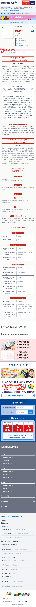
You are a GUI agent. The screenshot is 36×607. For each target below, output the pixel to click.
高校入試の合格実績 (23, 345)
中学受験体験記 (22, 352)
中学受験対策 (6, 460)
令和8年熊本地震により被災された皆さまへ (16, 13)
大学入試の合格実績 (23, 348)
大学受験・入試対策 (7, 488)
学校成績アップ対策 (7, 463)
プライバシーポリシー (24, 601)
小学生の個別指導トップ (8, 457)
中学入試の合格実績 (23, 342)
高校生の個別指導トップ (8, 485)
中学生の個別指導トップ (8, 471)
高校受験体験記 (22, 355)
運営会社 (5, 599)
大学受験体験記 (22, 358)
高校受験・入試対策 (7, 474)
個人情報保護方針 (7, 601)
